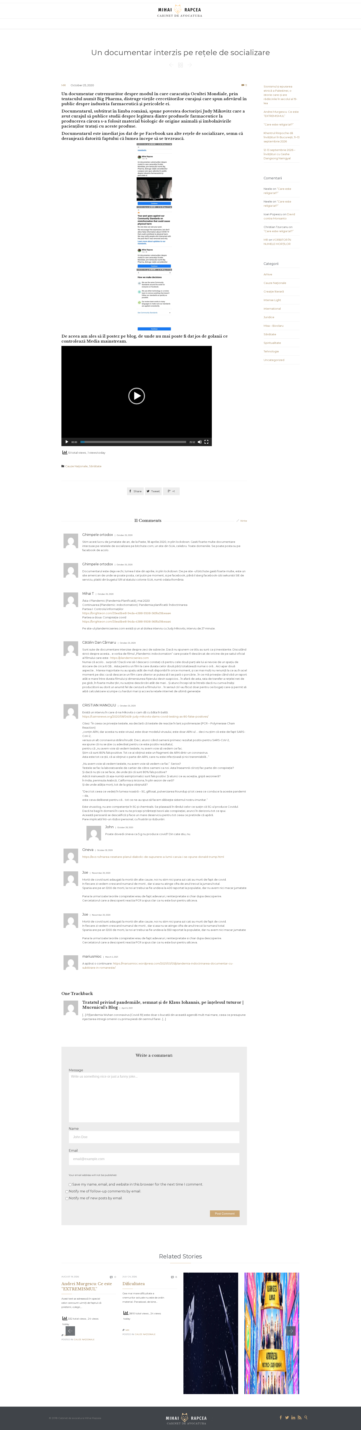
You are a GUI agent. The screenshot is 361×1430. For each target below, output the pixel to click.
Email (73, 1151)
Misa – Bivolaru (273, 325)
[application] (136, 396)
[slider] (133, 442)
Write (243, 520)
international (272, 308)
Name (74, 1129)
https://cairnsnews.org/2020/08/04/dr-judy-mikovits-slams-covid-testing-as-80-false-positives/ (145, 716)
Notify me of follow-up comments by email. (105, 1191)
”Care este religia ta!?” (279, 124)
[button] (136, 396)
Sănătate (95, 466)
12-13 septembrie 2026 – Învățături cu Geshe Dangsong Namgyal (279, 154)
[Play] (67, 442)
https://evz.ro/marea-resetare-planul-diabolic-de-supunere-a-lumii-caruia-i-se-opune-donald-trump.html (153, 856)
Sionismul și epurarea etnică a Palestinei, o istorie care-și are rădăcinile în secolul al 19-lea (280, 95)
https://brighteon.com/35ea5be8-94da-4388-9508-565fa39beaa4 (126, 613)
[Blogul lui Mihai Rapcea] (180, 10)
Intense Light (272, 300)
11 (246, 85)
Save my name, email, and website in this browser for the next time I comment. (137, 1184)
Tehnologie (271, 351)
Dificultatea (133, 1284)
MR (63, 85)
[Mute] (200, 442)
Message (76, 1070)
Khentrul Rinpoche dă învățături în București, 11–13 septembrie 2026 (282, 137)
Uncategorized (274, 360)
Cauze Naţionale (76, 466)
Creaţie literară (274, 291)
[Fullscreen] (206, 442)
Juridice (269, 317)
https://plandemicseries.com (129, 657)
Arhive (268, 274)
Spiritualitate (272, 342)
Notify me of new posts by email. (96, 1198)
